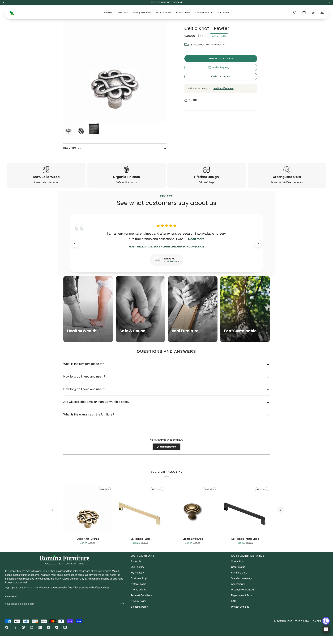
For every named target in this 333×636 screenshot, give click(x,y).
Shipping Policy (139, 606)
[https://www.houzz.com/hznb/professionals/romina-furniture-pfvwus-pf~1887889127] (56, 627)
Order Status (238, 566)
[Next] (258, 243)
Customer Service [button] (247, 555)
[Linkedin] (40, 627)
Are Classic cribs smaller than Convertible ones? (96, 401)
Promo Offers (138, 589)
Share (193, 100)
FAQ (233, 601)
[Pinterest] (23, 627)
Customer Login (139, 578)
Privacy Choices (240, 606)
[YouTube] (48, 627)
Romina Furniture (289, 621)
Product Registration (242, 589)
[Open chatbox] (326, 629)
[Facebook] (6, 627)
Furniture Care (239, 572)
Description (72, 148)
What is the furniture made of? (83, 364)
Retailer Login (138, 584)
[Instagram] (31, 627)
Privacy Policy (138, 601)
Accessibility (238, 584)
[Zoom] (114, 70)
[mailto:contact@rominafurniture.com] (65, 627)
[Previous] (75, 243)
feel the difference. (224, 88)
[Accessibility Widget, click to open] (326, 621)
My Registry (137, 572)
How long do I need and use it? (84, 376)
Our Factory (137, 566)
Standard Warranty (241, 578)
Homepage (317, 621)
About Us (136, 561)
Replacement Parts (241, 595)
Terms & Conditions (141, 595)
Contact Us (237, 561)
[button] (107, 12)
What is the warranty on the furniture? (88, 414)
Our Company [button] (143, 555)
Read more (196, 239)
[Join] (121, 603)
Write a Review (170, 447)
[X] (15, 627)
